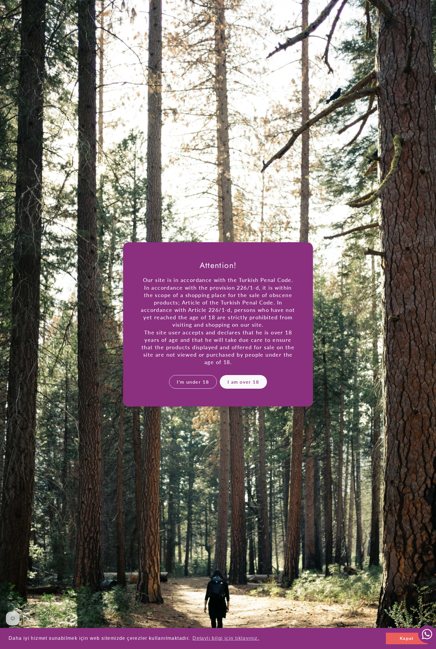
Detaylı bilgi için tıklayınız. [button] (225, 638)
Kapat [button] (407, 638)
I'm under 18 (193, 382)
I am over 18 (243, 382)
